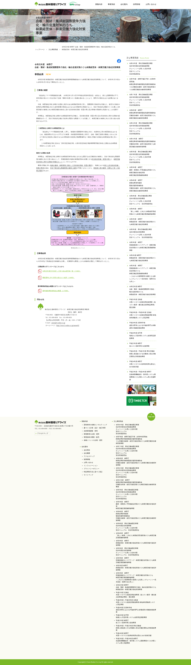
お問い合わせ (151, 4)
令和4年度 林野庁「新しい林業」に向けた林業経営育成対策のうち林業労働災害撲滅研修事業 (136, 535)
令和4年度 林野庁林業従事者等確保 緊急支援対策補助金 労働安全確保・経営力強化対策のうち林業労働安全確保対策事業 (136, 516)
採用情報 (136, 4)
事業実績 (111, 4)
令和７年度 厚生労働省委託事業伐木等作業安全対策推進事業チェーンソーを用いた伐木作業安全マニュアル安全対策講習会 (127, 451)
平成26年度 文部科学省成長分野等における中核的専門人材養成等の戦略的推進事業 (136, 610)
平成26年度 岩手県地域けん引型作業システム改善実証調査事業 (131, 616)
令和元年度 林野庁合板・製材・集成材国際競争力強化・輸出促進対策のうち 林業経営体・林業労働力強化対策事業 (136, 587)
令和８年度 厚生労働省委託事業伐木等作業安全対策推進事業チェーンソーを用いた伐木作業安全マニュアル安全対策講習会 (127, 429)
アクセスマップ (89, 456)
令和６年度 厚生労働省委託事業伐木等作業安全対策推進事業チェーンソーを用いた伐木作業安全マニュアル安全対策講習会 (127, 472)
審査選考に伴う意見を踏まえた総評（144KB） (58, 277)
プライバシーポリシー (91, 469)
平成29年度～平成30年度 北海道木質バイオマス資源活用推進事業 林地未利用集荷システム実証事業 (135, 602)
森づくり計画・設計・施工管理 (94, 428)
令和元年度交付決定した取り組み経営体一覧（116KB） (61, 271)
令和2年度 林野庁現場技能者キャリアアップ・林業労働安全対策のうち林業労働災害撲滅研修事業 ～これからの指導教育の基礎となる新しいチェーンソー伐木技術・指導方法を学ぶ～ (136, 577)
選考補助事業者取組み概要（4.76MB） (55, 291)
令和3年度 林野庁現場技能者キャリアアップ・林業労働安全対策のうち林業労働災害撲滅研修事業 (136, 560)
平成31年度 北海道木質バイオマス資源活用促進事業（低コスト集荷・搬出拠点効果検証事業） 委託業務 (136, 595)
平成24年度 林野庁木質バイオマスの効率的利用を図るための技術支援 (133, 634)
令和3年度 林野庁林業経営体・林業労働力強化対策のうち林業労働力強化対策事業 (136, 543)
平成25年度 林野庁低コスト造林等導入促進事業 (126, 621)
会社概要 (87, 453)
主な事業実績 (53, 49)
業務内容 (98, 4)
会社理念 (87, 450)
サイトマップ (88, 475)
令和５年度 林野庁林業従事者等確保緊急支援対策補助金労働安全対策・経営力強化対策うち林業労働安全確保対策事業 (136, 483)
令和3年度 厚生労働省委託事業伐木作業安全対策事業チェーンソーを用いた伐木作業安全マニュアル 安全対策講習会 (127, 551)
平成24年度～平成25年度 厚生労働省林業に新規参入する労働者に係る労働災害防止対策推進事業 (136, 628)
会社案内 (124, 4)
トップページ (40, 49)
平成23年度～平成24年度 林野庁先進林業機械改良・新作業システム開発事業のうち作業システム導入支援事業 (136, 641)
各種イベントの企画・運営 (93, 440)
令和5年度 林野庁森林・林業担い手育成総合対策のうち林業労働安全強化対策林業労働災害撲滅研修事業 (136, 505)
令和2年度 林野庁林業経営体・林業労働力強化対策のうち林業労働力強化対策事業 (136, 568)
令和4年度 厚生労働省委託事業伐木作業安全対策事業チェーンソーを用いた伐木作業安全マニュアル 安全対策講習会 (127, 527)
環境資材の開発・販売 (91, 437)
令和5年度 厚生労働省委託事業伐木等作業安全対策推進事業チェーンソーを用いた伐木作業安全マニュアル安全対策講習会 (127, 494)
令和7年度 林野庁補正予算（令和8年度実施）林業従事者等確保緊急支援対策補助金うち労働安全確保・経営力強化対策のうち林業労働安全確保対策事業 (136, 440)
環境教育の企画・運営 (91, 434)
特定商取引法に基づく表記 (93, 472)
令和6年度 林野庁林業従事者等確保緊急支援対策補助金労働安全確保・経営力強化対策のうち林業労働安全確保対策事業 (136, 462)
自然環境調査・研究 (91, 431)
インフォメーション (91, 465)
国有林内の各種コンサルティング (95, 425)
